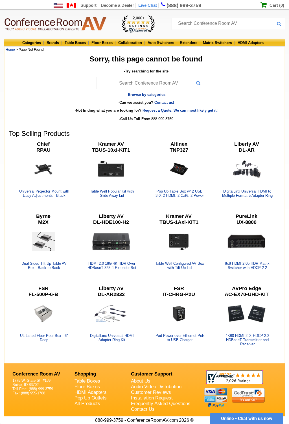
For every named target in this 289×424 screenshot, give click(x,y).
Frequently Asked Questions (161, 403)
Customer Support (151, 374)
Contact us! (164, 102)
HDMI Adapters (251, 43)
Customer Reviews (151, 392)
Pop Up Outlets (91, 398)
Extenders (188, 43)
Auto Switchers (161, 43)
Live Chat (147, 5)
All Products (87, 403)
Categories (31, 43)
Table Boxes (75, 43)
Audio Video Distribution (156, 386)
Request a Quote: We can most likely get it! (180, 110)
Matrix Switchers (217, 43)
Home (10, 50)
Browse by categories (146, 94)
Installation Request (152, 398)
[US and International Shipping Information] (65, 5)
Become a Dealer (117, 5)
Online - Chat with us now (246, 418)
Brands (53, 43)
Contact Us (143, 409)
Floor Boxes (102, 43)
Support (88, 5)
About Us (140, 381)
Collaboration (130, 43)
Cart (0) (277, 5)
